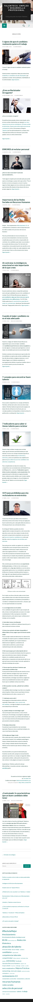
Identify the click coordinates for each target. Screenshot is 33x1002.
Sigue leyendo (16, 79)
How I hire (13, 965)
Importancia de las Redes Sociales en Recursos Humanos (16, 201)
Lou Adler (27, 965)
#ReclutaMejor (9, 931)
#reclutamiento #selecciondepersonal (13, 937)
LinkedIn (22, 965)
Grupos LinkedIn (6, 965)
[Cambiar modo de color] (29, 25)
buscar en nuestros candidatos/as (13, 537)
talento (19, 991)
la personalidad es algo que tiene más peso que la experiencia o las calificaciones (15, 297)
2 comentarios (16, 204)
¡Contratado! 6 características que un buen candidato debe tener (16, 795)
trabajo (24, 991)
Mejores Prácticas (22, 968)
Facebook (18, 961)
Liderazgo (18, 965)
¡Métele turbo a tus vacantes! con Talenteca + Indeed (16, 891)
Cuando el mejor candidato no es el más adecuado (15, 317)
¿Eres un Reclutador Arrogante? (11, 91)
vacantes (8, 994)
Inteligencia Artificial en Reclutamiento (12, 883)
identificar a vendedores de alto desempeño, (14, 75)
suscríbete (5, 768)
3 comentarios (17, 152)
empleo (4, 961)
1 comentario (15, 498)
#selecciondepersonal (12, 940)
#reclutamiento (9, 934)
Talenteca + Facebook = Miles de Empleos (13, 912)
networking (6, 971)
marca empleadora (8, 968)
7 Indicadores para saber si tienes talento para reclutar (14, 424)
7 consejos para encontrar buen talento (16, 378)
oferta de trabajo (16, 971)
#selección (21, 940)
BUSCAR (27, 866)
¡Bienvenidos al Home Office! (10, 917)
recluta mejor (12, 973)
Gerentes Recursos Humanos (11, 963)
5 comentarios (17, 46)
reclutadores (5, 973)
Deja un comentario (16, 321)
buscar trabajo (15, 949)
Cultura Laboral (16, 958)
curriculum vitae (24, 958)
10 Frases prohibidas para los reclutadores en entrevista (15, 494)
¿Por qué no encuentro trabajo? (10, 921)
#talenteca (6, 943)
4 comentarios (19, 95)
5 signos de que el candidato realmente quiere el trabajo (14, 42)
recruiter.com (27, 778)
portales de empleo (26, 971)
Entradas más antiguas (9, 854)
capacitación (15, 952)
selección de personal (12, 988)
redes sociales (7, 985)
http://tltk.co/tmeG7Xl (25, 782)
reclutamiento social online (9, 978)
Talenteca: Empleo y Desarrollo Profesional (16, 8)
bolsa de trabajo (6, 949)
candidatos (7, 952)
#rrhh (4, 940)
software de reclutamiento (9, 991)
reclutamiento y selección (23, 978)
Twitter (3, 993)
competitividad (7, 958)
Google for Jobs (23, 963)
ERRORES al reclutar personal (15, 149)
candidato (22, 949)
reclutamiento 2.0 (10, 976)
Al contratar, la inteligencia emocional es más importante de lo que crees (15, 265)
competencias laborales (11, 955)
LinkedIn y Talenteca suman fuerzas (11, 902)
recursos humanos (11, 981)
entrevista (10, 961)
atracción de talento (11, 946)
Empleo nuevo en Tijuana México (11, 887)
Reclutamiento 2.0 (22, 225)
